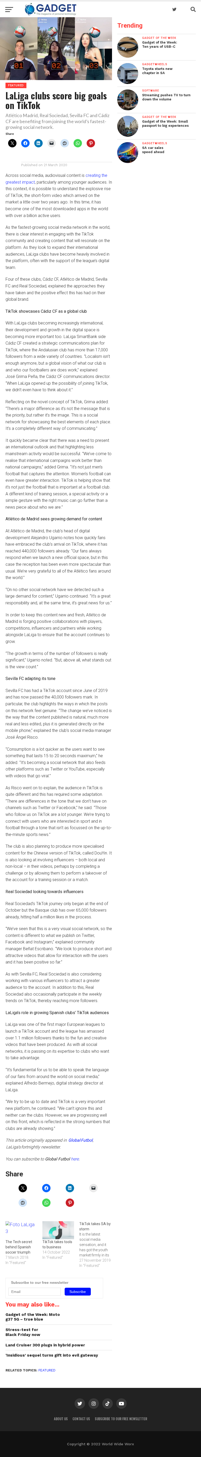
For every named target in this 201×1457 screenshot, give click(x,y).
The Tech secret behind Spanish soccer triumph (18, 1247)
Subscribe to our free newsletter (121, 1418)
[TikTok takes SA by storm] (97, 1244)
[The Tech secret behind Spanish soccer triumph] (21, 1230)
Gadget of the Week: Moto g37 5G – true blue (32, 1317)
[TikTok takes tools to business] (58, 1230)
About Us (61, 1418)
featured (46, 1370)
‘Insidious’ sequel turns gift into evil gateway (51, 1355)
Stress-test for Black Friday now (22, 1332)
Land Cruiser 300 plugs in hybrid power (45, 1345)
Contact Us (81, 1418)
